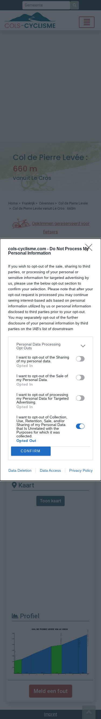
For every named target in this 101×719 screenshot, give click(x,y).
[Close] (90, 249)
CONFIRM (31, 451)
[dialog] (50, 360)
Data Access (50, 470)
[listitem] (50, 346)
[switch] (80, 359)
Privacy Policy (81, 470)
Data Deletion (20, 470)
